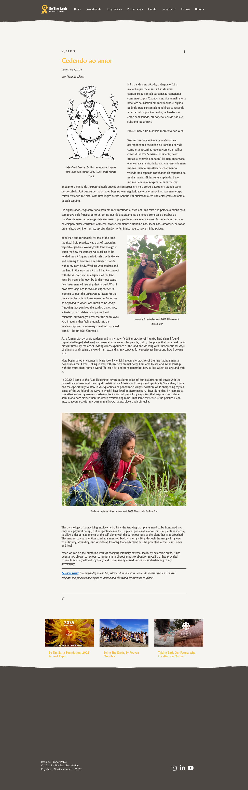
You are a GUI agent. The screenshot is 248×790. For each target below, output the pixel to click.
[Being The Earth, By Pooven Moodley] (124, 633)
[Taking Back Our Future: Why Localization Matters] (178, 633)
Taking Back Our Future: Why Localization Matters (176, 654)
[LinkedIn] (182, 768)
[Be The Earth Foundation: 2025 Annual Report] (69, 633)
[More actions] (184, 51)
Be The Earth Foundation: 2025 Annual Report (69, 654)
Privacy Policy (59, 762)
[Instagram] (174, 768)
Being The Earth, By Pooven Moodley (121, 654)
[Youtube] (190, 768)
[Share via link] (63, 598)
